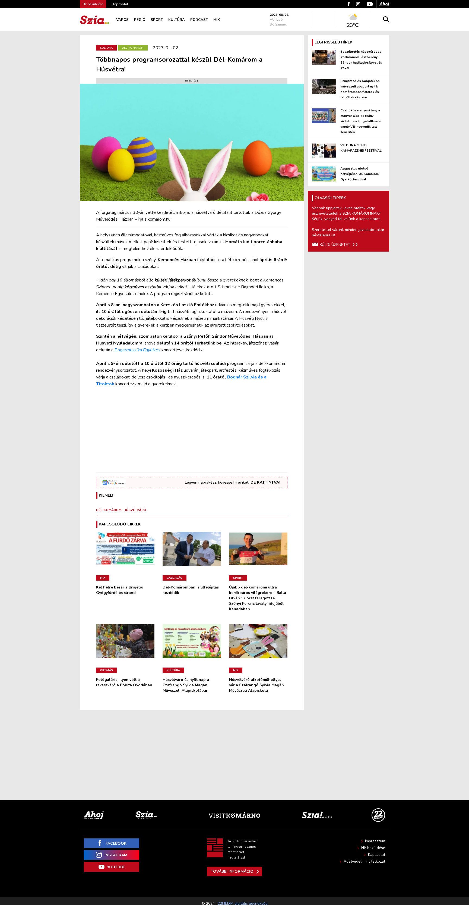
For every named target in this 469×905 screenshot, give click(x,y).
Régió (139, 19)
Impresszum (375, 841)
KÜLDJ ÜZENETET (335, 244)
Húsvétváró (134, 510)
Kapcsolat (120, 4)
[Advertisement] (191, 430)
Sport (157, 19)
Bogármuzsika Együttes (137, 350)
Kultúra (176, 19)
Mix (216, 19)
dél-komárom (108, 510)
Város (122, 19)
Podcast (199, 19)
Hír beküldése (373, 847)
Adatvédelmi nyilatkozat (364, 861)
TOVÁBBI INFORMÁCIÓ (232, 871)
